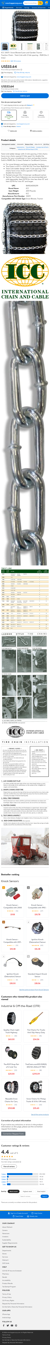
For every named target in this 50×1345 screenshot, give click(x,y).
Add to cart (25, 95)
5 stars (4, 1174)
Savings (26, 8)
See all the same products (40, 1114)
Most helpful (41, 1191)
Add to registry (37, 131)
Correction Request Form (13, 1133)
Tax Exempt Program (9, 1287)
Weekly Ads (33, 1216)
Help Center (38, 1213)
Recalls (4, 1277)
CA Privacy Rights (8, 1300)
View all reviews (9, 1166)
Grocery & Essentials (38, 8)
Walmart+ (5, 1260)
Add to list (13, 131)
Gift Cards (5, 1263)
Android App (6, 1317)
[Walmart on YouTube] (12, 1325)
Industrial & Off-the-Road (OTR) (28, 149)
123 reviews (17, 61)
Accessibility (6, 1280)
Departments (9, 8)
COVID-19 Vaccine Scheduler (12, 1271)
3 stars (4, 1179)
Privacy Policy (7, 1297)
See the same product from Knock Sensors (34, 989)
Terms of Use (6, 1294)
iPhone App (6, 1314)
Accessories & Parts (42, 147)
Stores (4, 1254)
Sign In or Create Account (19, 1213)
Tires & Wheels (30, 147)
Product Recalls (7, 1283)
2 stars (4, 1182)
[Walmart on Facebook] (3, 1325)
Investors (5, 1236)
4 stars (4, 1176)
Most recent (14, 1191)
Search (44, 1196)
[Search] (40, 3)
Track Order (19, 1216)
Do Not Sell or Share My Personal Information (17, 1307)
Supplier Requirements (9, 1243)
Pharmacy (5, 1274)
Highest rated (27, 1191)
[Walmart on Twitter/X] (8, 1325)
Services (19, 8)
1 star (4, 1184)
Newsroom (5, 1233)
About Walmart (7, 1227)
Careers (4, 1230)
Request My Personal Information (13, 1303)
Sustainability (6, 1240)
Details (18, 126)
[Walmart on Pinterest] (16, 1325)
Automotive (20, 147)
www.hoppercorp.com (24, 77)
